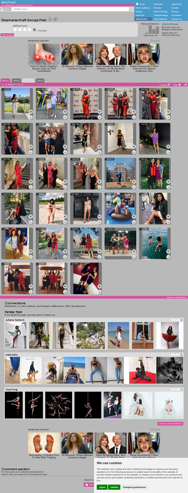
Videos (139, 11)
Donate (174, 7)
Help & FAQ (176, 4)
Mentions (140, 15)
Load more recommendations (170, 424)
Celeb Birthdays (161, 15)
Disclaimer (176, 15)
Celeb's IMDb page (170, 24)
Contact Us (176, 18)
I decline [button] (114, 487)
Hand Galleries (160, 18)
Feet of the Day (160, 11)
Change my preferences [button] (134, 487)
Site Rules (158, 4)
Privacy (175, 11)
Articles (157, 7)
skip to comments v (177, 297)
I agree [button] (102, 487)
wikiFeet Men (141, 18)
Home (142, 4)
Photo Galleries (143, 7)
